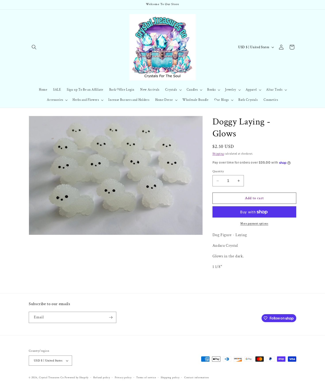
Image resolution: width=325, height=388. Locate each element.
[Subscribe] (110, 317)
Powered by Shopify (76, 377)
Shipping (218, 154)
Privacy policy (123, 377)
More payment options (254, 224)
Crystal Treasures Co (51, 377)
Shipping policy (170, 377)
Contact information (196, 377)
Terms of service (146, 377)
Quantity (218, 171)
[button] (34, 47)
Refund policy (101, 377)
